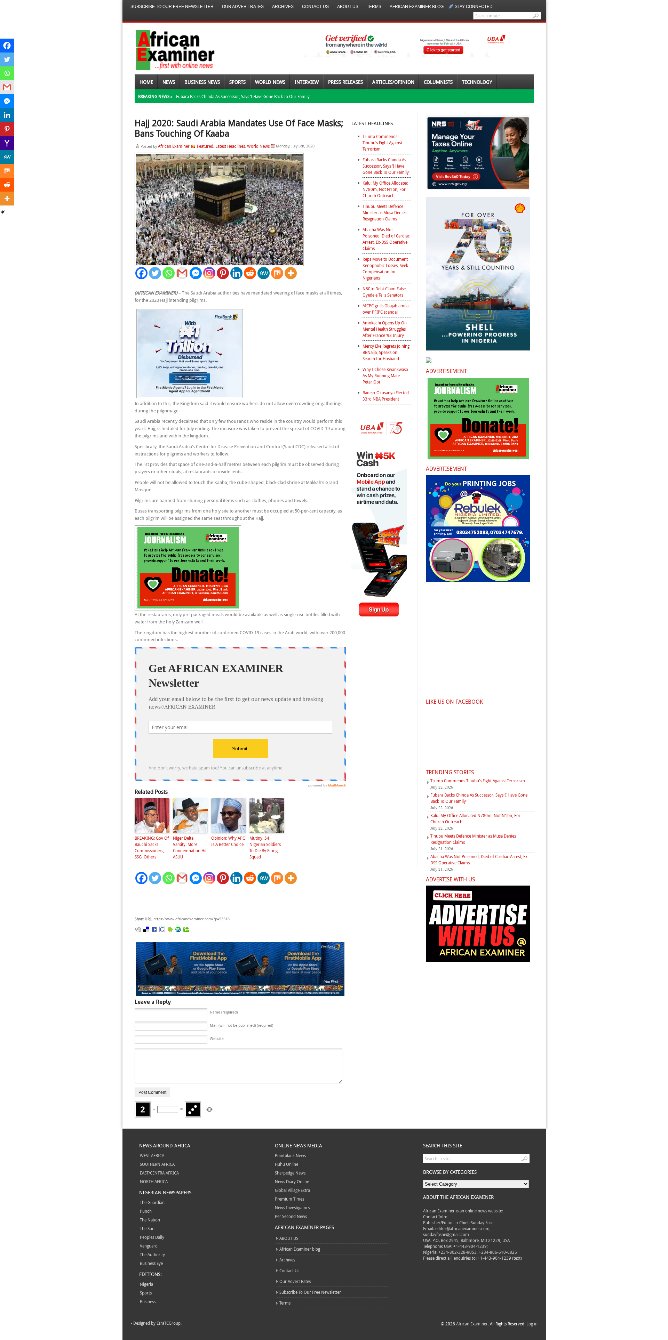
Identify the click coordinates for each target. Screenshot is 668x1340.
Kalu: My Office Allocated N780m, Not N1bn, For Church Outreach (385, 189)
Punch (146, 1211)
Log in (532, 1323)
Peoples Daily (152, 1237)
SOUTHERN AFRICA (157, 1164)
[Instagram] (209, 273)
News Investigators (292, 1207)
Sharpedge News (290, 1173)
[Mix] (277, 273)
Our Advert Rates (243, 6)
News (168, 82)
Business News (202, 82)
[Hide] (3, 212)
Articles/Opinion (393, 82)
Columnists (438, 82)
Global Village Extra (292, 1190)
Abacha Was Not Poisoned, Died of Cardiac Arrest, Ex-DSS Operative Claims (386, 239)
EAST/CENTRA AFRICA (159, 1173)
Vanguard (149, 1246)
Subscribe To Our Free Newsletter (172, 6)
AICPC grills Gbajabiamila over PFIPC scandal (385, 309)
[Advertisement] (239, 900)
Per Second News (291, 1216)
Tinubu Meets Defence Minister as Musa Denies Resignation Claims (384, 212)
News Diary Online (292, 1181)
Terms (374, 6)
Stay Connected (474, 6)
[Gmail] (182, 273)
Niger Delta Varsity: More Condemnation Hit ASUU (190, 847)
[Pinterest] (223, 273)
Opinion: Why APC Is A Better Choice (228, 841)
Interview (307, 82)
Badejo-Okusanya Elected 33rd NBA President (386, 396)
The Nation (150, 1219)
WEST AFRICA (152, 1155)
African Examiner (174, 146)
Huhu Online (286, 1164)
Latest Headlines (230, 146)
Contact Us (315, 6)
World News (270, 82)
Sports (237, 82)
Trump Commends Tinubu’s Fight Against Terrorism (382, 143)
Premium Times (289, 1199)
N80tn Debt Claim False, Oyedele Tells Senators (385, 292)
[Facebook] (141, 273)
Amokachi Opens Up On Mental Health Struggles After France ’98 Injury (385, 329)
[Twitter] (155, 273)
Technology (477, 82)
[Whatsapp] (168, 273)
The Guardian (152, 1202)
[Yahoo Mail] (7, 143)
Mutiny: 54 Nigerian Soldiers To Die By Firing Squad (265, 847)
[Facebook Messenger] (196, 273)
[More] (291, 273)
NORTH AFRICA (154, 1181)
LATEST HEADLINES (372, 123)
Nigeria (146, 1284)
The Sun (147, 1228)
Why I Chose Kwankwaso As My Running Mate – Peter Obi (385, 375)
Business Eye (151, 1263)
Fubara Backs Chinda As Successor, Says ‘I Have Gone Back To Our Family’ (243, 96)
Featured (205, 146)
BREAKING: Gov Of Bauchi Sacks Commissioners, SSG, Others (152, 847)
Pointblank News (290, 1155)
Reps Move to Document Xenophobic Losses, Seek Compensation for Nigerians (385, 268)
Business (148, 1301)
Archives (283, 6)
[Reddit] (250, 273)
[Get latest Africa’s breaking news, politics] (167, 49)
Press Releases (345, 82)
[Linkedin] (236, 273)
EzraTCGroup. (169, 1323)
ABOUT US (347, 6)
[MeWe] (263, 273)
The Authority (152, 1254)
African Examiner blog (417, 6)
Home (146, 82)
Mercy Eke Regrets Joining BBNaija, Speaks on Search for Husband (386, 352)
